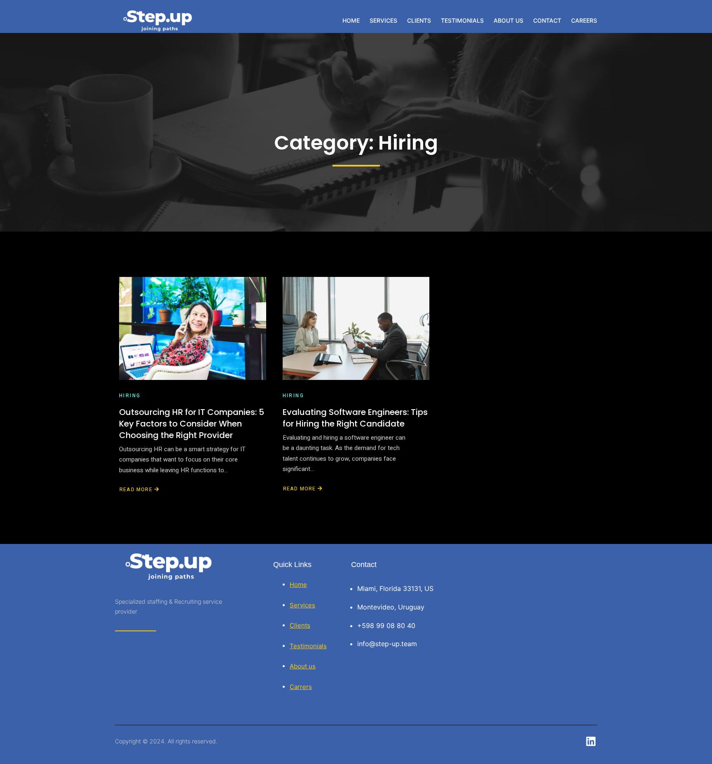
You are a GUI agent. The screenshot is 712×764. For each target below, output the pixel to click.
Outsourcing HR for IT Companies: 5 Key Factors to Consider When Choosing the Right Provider (191, 423)
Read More (135, 489)
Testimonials (308, 646)
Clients (300, 625)
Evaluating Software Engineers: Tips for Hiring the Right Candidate (355, 417)
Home (298, 584)
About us (303, 666)
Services (302, 605)
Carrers (301, 687)
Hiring (130, 395)
